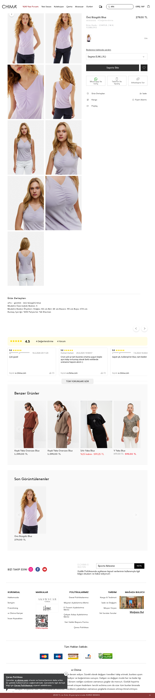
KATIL (139, 566)
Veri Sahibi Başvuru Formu (76, 622)
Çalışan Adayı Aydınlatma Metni (76, 616)
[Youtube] (44, 570)
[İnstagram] (30, 570)
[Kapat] (150, 695)
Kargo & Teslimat (108, 597)
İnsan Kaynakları (15, 618)
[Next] (135, 429)
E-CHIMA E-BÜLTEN (83, 566)
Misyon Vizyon (110, 608)
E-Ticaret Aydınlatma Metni (74, 609)
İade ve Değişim (109, 603)
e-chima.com (21, 680)
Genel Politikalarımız (79, 597)
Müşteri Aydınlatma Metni (76, 603)
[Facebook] (37, 570)
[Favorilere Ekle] (143, 67)
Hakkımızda (13, 597)
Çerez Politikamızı (23, 685)
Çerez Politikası (81, 627)
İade (145, 93)
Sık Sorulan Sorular (108, 613)
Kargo (94, 100)
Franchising (13, 608)
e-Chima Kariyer (15, 613)
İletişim (11, 603)
